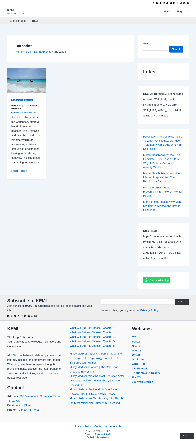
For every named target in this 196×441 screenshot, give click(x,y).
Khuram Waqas (102, 437)
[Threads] (174, 3)
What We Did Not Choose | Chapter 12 (93, 327)
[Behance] (188, 3)
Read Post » (19, 171)
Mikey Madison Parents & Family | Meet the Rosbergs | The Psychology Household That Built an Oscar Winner (96, 358)
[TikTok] (167, 3)
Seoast (136, 350)
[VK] (181, 3)
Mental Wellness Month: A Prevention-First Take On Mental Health (162, 191)
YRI (134, 337)
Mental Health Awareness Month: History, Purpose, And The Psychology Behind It (163, 177)
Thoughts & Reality (103, 434)
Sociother (138, 359)
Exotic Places (18, 20)
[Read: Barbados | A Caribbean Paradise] (26, 80)
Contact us (100, 426)
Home (167, 11)
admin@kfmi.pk (25, 405)
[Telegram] (184, 3)
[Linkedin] (164, 3)
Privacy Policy (149, 310)
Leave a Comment (30, 112)
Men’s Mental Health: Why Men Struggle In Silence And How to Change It (162, 205)
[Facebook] (157, 3)
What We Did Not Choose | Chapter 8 (92, 345)
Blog (179, 11)
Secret (136, 346)
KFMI (11, 10)
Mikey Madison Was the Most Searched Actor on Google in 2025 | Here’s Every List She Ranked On (97, 380)
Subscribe (182, 301)
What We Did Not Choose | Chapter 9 (92, 341)
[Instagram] (171, 3)
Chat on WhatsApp (159, 280)
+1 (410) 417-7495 (28, 409)
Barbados (28, 100)
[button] (188, 11)
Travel (35, 20)
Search (145, 44)
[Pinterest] (177, 3)
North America (17, 100)
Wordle (136, 355)
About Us (115, 426)
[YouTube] (160, 3)
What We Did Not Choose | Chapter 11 (93, 332)
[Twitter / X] (154, 3)
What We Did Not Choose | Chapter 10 (93, 336)
